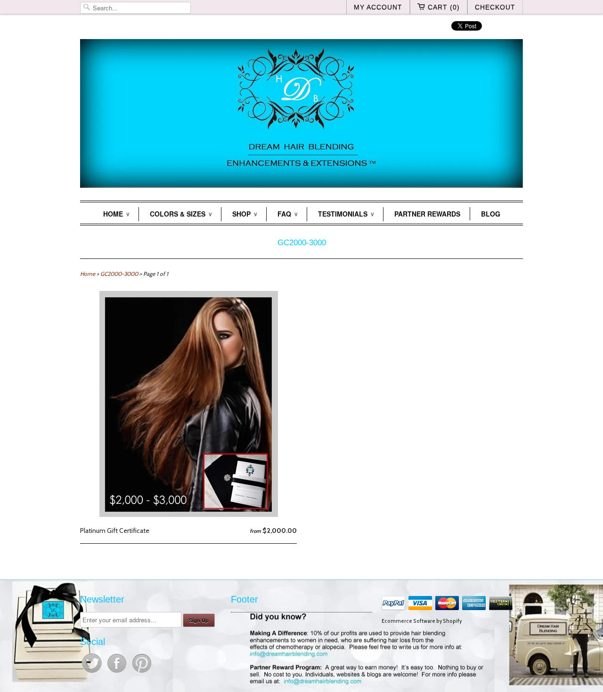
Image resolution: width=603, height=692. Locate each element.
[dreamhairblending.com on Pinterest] (142, 672)
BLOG (490, 213)
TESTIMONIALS (346, 213)
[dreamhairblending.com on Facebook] (117, 672)
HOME (116, 213)
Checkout (495, 7)
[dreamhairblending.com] (301, 115)
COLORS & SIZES (181, 213)
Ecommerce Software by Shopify (422, 621)
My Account (378, 7)
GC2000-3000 (301, 242)
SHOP (244, 213)
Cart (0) (444, 7)
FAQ (287, 213)
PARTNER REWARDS (427, 213)
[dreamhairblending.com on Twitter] (92, 672)
